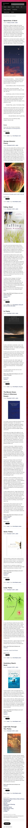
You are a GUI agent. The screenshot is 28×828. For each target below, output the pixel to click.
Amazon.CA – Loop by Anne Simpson (11, 650)
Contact (12, 12)
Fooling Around (7, 801)
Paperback (6, 297)
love (4, 305)
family (20, 304)
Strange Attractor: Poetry (9, 808)
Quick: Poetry (8, 532)
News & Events (6, 12)
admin (16, 22)
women (14, 305)
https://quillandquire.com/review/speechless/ (12, 128)
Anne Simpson (15, 135)
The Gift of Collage (7, 800)
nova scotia (8, 305)
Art (21, 6)
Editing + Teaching (7, 9)
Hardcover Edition (7, 296)
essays (20, 526)
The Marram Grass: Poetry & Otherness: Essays (10, 394)
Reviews (17, 6)
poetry (20, 201)
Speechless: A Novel (10, 20)
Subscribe (7, 823)
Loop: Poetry (8, 588)
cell (19, 386)
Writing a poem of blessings (9, 804)
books (8, 135)
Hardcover (5, 712)
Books (13, 6)
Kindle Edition (6, 377)
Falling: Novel (8, 207)
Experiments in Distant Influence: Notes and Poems (14, 798)
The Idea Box (14, 9)
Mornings (5, 803)
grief (22, 304)
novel (20, 135)
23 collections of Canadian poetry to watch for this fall (14, 194)
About (9, 6)
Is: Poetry (7, 311)
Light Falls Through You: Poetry (10, 728)
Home (5, 6)
